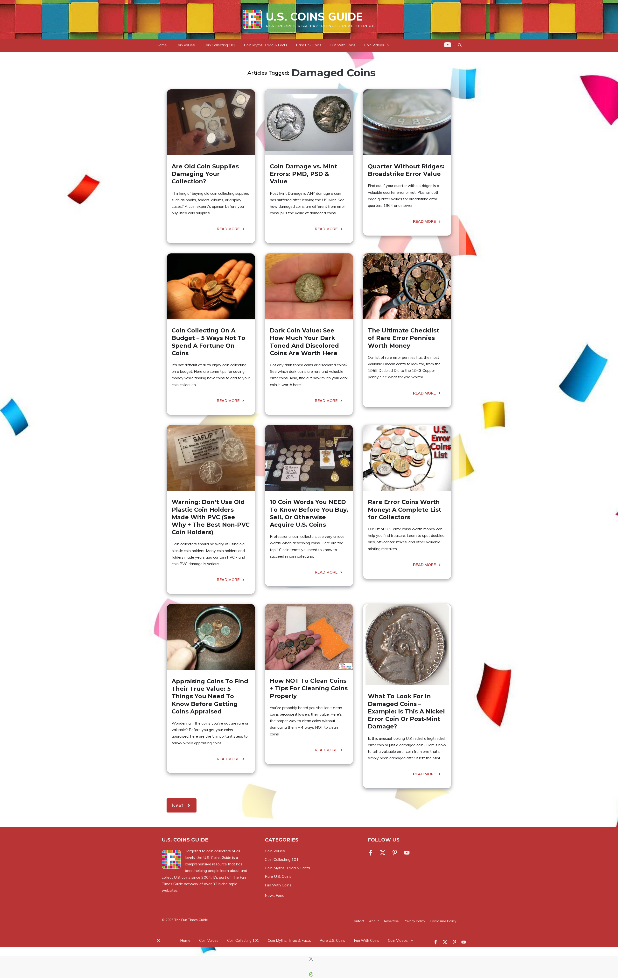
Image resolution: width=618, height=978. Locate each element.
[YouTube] (447, 45)
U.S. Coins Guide (314, 16)
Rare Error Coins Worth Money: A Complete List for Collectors (404, 509)
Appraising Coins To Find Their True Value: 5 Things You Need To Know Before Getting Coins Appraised (210, 696)
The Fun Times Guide (191, 920)
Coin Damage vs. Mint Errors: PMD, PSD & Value (303, 174)
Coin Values (185, 45)
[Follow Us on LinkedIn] (407, 852)
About (374, 921)
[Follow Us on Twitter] (382, 852)
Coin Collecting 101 (219, 45)
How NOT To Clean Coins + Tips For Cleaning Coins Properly (309, 688)
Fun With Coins (343, 45)
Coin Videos (374, 45)
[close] (311, 959)
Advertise (391, 921)
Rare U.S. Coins (309, 45)
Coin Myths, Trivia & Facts (265, 45)
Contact (357, 921)
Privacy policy (414, 921)
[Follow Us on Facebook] (371, 852)
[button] (460, 45)
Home (161, 45)
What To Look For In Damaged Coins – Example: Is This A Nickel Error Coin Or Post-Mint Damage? (406, 711)
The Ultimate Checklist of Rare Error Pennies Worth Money (403, 338)
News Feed (274, 895)
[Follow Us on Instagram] (395, 852)
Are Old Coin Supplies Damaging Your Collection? (205, 174)
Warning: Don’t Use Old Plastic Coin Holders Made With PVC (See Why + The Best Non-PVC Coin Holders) (211, 517)
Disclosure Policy (443, 921)
